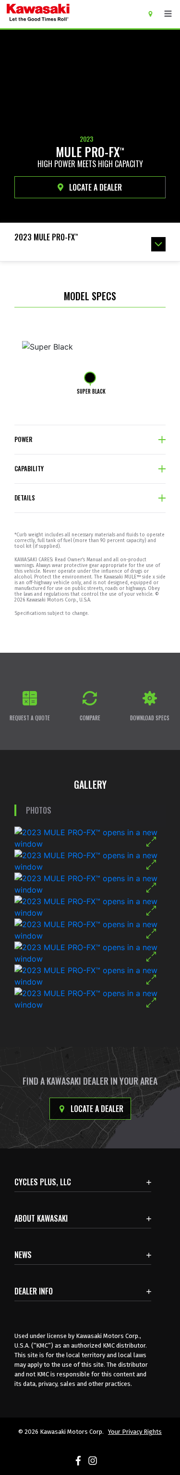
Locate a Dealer (96, 1108)
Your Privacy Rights (135, 1431)
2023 (86, 139)
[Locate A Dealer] (154, 13)
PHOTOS (38, 810)
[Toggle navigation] (168, 14)
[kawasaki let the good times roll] (67, 14)
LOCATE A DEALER (94, 187)
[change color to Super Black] (90, 378)
